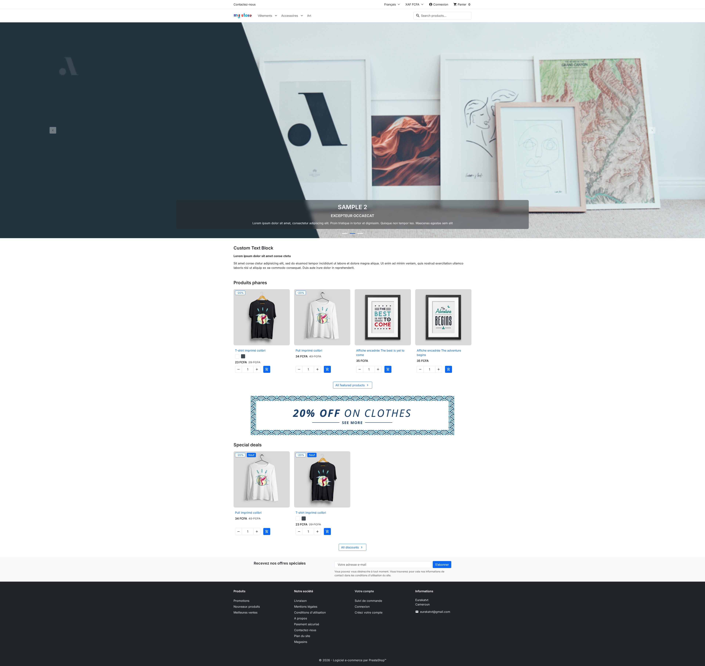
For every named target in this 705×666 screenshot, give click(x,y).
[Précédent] (53, 130)
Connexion (362, 606)
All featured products (352, 385)
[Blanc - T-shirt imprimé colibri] (237, 356)
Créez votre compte (368, 612)
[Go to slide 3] (360, 233)
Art (309, 15)
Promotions (241, 601)
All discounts (352, 547)
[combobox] (442, 15)
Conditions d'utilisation (310, 612)
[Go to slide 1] (345, 233)
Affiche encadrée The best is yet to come (380, 353)
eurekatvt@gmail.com (435, 612)
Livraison (300, 601)
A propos (300, 618)
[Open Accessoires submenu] (301, 15)
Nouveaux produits (247, 606)
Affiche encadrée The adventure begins (439, 353)
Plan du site (302, 636)
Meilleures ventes (245, 612)
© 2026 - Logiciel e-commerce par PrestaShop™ (352, 660)
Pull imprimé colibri (309, 350)
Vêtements (265, 15)
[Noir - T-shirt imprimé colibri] (243, 356)
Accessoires (289, 15)
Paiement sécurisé (306, 624)
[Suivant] (652, 130)
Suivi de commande (368, 601)
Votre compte (364, 591)
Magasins (300, 642)
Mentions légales (305, 606)
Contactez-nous (245, 4)
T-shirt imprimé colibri (250, 350)
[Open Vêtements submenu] (276, 15)
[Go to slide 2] (352, 233)
